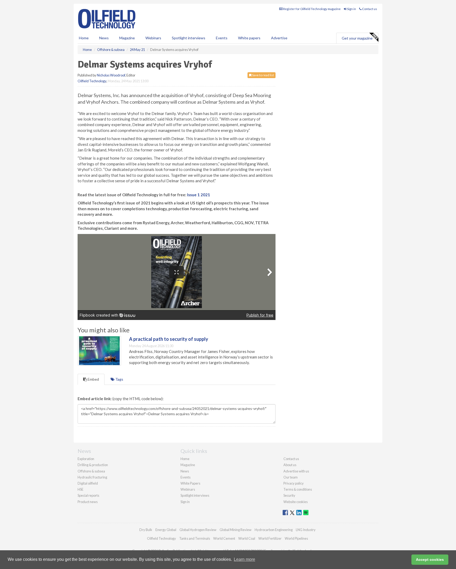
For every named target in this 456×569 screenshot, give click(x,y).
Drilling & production (93, 465)
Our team (290, 477)
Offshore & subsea (91, 471)
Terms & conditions (297, 489)
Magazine (127, 38)
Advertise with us (296, 471)
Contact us (369, 9)
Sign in (351, 9)
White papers (249, 38)
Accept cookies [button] (430, 559)
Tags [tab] (119, 379)
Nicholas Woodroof (111, 75)
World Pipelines (296, 538)
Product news (88, 502)
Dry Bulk (145, 530)
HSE (80, 489)
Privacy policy (293, 483)
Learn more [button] (244, 559)
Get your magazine (357, 38)
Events (221, 38)
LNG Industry (306, 530)
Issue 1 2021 (198, 194)
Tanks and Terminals (194, 538)
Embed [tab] (93, 379)
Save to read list (262, 75)
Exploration (86, 459)
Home (84, 38)
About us (289, 465)
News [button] (104, 38)
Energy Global (165, 530)
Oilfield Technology (92, 81)
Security (289, 495)
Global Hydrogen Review (197, 530)
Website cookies (295, 502)
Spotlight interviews (188, 38)
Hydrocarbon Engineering (274, 530)
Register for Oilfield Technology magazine (312, 9)
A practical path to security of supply (168, 339)
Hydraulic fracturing (92, 477)
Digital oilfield (88, 483)
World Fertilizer (270, 538)
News (184, 471)
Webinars (153, 38)
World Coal (246, 538)
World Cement (224, 538)
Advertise (279, 38)
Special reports (88, 495)
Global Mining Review (235, 530)
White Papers (190, 483)
